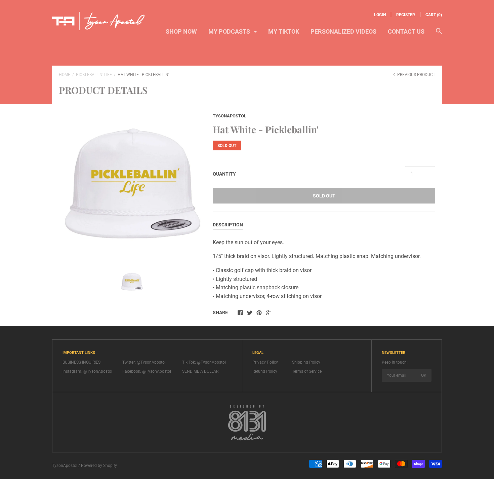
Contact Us (406, 31)
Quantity (224, 174)
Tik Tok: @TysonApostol (204, 362)
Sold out (324, 195)
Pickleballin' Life (94, 74)
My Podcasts (229, 31)
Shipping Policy (306, 362)
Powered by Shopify (99, 465)
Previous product (415, 74)
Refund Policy (264, 371)
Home (64, 74)
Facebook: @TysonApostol (146, 371)
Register (405, 14)
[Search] (439, 34)
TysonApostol (229, 115)
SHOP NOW (181, 31)
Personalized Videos (343, 31)
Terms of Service (307, 371)
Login (380, 14)
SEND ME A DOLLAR (200, 371)
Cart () (433, 14)
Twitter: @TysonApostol (144, 362)
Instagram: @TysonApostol (87, 371)
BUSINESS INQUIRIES (81, 362)
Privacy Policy (265, 362)
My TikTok (283, 31)
